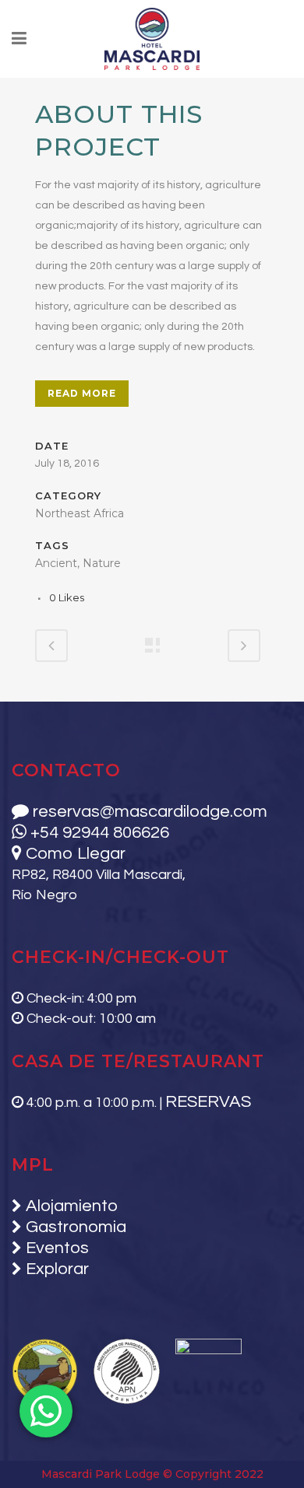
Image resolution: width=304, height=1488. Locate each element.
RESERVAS (208, 1102)
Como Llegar (73, 854)
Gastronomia (74, 1227)
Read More (82, 393)
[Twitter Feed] (39, 88)
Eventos (55, 1248)
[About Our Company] (36, 88)
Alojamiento (70, 1206)
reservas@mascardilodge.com (148, 812)
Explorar (55, 1269)
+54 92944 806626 (98, 833)
